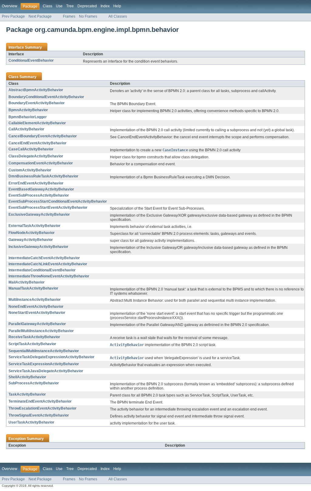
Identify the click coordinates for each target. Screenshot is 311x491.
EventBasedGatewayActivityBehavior (41, 189)
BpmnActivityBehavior (28, 110)
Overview (9, 6)
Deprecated (87, 6)
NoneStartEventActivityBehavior (37, 313)
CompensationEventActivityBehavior (41, 163)
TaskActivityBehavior (27, 394)
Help (117, 6)
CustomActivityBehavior (30, 170)
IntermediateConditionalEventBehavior (42, 270)
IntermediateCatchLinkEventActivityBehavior (48, 264)
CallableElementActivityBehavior (37, 123)
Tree (70, 6)
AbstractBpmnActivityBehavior (36, 90)
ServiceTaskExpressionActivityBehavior (44, 364)
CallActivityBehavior (26, 129)
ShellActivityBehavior (27, 377)
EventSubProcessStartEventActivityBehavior (48, 207)
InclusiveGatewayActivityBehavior (38, 247)
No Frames (88, 16)
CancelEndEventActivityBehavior (38, 143)
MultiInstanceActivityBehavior (35, 299)
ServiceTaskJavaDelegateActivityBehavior (46, 371)
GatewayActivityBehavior (31, 240)
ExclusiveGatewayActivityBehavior (39, 214)
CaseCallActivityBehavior (31, 149)
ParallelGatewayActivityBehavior (37, 324)
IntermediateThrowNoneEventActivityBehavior (49, 276)
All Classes (117, 16)
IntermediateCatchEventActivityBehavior (44, 258)
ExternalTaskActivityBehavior (34, 226)
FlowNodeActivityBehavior (32, 233)
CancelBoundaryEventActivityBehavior (43, 136)
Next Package (40, 16)
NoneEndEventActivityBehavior (36, 306)
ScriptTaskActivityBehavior (32, 344)
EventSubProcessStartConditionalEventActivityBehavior (58, 201)
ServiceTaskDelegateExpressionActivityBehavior (51, 357)
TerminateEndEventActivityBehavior (40, 401)
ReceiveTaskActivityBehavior (34, 337)
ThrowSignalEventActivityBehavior (39, 415)
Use (59, 6)
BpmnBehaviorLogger (28, 117)
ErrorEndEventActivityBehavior (36, 183)
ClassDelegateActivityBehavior (36, 156)
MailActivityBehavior (27, 282)
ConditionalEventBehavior (31, 60)
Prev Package (13, 16)
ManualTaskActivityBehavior (33, 288)
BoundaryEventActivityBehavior (37, 103)
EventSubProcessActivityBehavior (39, 195)
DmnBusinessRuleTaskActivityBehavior (43, 176)
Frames (69, 16)
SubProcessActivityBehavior (34, 383)
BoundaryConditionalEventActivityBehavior (46, 97)
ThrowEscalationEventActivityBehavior (43, 408)
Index (105, 6)
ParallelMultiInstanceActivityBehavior (41, 331)
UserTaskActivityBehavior (31, 422)
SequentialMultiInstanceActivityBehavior (44, 351)
